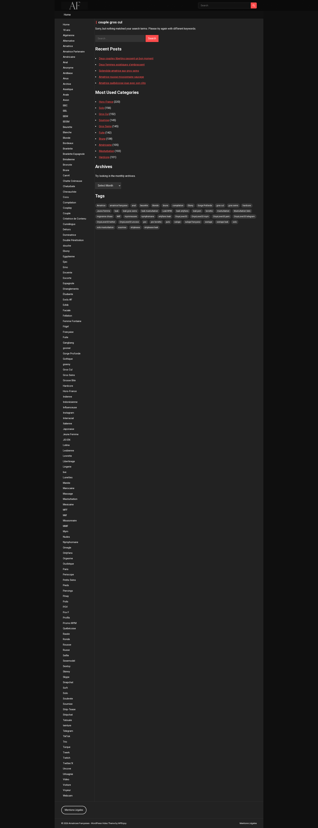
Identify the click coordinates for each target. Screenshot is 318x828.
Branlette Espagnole (74, 153)
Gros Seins (69, 375)
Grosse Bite (69, 380)
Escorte (67, 278)
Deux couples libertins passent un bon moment (126, 58)
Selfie (66, 655)
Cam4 (66, 175)
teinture (67, 725)
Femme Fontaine (72, 321)
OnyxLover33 (181, 216)
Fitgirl (66, 326)
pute (168, 222)
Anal (65, 62)
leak (116, 211)
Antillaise (68, 73)
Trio (65, 741)
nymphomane (147, 216)
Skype (66, 677)
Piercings (68, 590)
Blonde (66, 137)
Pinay (66, 596)
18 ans (66, 30)
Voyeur (67, 790)
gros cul (220, 205)
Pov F (66, 612)
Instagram (68, 412)
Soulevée (68, 698)
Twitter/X (68, 763)
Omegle (67, 547)
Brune (66, 170)
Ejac (65, 261)
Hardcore (68, 385)
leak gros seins (130, 211)
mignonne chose (104, 216)
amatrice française (118, 205)
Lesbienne (68, 450)
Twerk (66, 752)
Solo (65, 693)
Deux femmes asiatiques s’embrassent (122, 64)
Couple (67, 213)
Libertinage (69, 461)
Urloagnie (68, 774)
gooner (67, 348)
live (64, 472)
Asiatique (68, 89)
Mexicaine (68, 504)
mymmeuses (131, 216)
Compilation (69, 202)
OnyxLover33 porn (221, 216)
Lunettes (68, 477)
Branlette (68, 148)
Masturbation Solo (242, 211)
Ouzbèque (68, 563)
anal (134, 205)
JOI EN (66, 439)
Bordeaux (68, 143)
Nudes (66, 536)
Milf (65, 515)
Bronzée (67, 164)
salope (177, 222)
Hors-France (70, 391)
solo (235, 222)
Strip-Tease (69, 709)
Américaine (69, 56)
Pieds (66, 585)
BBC (65, 105)
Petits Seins (69, 579)
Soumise (68, 703)
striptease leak (151, 227)
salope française (192, 222)
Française (68, 331)
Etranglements (71, 288)
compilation (178, 205)
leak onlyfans (182, 211)
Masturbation (70, 499)
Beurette (67, 127)
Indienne (67, 396)
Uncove (67, 768)
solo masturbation (105, 227)
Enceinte (67, 272)
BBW (65, 116)
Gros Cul (67, 369)
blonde (155, 205)
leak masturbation (149, 211)
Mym (65, 531)
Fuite (65, 337)
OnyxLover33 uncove (129, 222)
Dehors (67, 229)
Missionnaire (70, 520)
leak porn (197, 211)
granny (66, 364)
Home (67, 14)
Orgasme (68, 558)
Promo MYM (70, 623)
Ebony (66, 251)
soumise (122, 227)
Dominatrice (69, 234)
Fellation (67, 315)
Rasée (66, 633)
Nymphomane (70, 542)
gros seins (233, 205)
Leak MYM (167, 211)
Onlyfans (68, 552)
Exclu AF (67, 299)
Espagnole (68, 283)
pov (144, 222)
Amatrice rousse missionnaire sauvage (121, 76)
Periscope (68, 574)
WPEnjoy (122, 823)
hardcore (247, 205)
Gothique (68, 358)
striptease (135, 227)
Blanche (67, 132)
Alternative (69, 40)
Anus (66, 78)
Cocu (66, 197)
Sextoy (66, 666)
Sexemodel (69, 660)
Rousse (67, 644)
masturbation (223, 211)
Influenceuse (70, 407)
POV (65, 606)
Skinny (66, 671)
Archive (67, 83)
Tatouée (67, 720)
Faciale (67, 310)
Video (66, 779)
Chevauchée (69, 191)
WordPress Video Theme (103, 823)
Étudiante (68, 294)
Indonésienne (70, 401)
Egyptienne (69, 256)
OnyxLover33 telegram (244, 216)
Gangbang (68, 342)
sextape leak (222, 222)
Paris (65, 569)
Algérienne (68, 35)
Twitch (66, 757)
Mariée (66, 482)
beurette (144, 205)
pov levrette (156, 222)
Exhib (66, 304)
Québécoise (69, 628)
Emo (65, 267)
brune (165, 205)
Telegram (68, 730)
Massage (68, 493)
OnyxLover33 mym (200, 216)
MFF (65, 509)
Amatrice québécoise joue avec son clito (122, 83)
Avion (66, 100)
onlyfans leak (165, 216)
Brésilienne (69, 159)
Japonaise (68, 429)
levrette (209, 211)
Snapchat (68, 682)
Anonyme (68, 67)
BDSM (66, 121)
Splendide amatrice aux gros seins (119, 70)
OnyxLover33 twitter (106, 222)
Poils (65, 601)
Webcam (68, 795)
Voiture (67, 784)
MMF (65, 526)
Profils (66, 617)
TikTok (66, 736)
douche (67, 245)
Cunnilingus (69, 224)
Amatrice (68, 46)
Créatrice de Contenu (74, 218)
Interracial (68, 418)
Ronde (66, 639)
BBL (65, 110)
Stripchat (68, 714)
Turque (66, 747)
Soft (65, 687)
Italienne (67, 423)
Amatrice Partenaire (74, 51)
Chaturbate (69, 186)
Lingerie (67, 466)
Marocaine (68, 488)
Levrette (67, 455)
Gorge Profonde (71, 353)
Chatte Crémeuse (72, 181)
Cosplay (67, 207)
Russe (66, 649)
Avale (66, 94)
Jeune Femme (71, 434)
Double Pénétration (73, 240)
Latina (66, 445)
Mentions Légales (74, 810)
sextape (208, 222)
